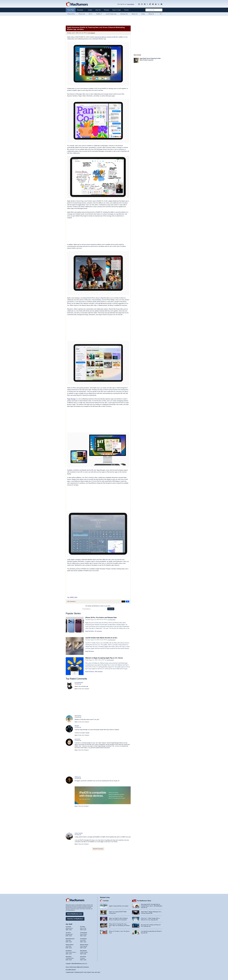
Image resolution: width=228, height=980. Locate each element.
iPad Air (84, 470)
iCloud (85, 298)
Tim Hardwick (91, 33)
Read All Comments (98, 848)
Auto (93, 972)
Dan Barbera (69, 950)
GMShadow (78, 777)
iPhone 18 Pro (71, 14)
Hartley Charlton (69, 944)
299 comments (99, 671)
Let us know (130, 4)
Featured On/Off (69, 972)
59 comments (71, 601)
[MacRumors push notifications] (156, 4)
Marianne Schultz (84, 944)
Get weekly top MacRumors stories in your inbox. (98, 606)
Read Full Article (89, 631)
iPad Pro (76, 470)
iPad (102, 298)
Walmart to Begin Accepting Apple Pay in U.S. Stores (104, 658)
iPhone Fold (82, 14)
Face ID (78, 395)
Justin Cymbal (79, 833)
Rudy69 (77, 725)
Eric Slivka (82, 926)
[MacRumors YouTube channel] (153, 4)
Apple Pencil (81, 204)
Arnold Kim (68, 926)
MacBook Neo (124, 14)
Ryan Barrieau (83, 950)
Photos (99, 299)
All (161, 14)
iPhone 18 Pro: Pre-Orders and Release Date (101, 617)
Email (67, 929)
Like (83, 688)
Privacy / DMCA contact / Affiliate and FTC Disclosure (77, 966)
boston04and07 (79, 682)
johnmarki (77, 739)
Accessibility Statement (71, 969)
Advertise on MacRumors (75, 919)
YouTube (106, 900)
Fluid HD (89, 972)
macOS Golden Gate (111, 14)
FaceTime (124, 151)
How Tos (98, 10)
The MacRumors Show (144, 900)
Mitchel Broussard (70, 938)
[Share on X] (123, 601)
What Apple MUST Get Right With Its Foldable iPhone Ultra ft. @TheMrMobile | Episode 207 (151, 906)
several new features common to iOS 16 (106, 37)
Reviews (106, 10)
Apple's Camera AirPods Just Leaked (118, 906)
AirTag (143, 14)
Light (96, 972)
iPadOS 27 (99, 14)
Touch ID (85, 395)
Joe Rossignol (111, 619)
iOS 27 (90, 14)
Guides (90, 10)
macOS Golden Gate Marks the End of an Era (101, 638)
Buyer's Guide (116, 10)
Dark (99, 972)
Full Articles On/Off (79, 972)
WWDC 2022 (73, 597)
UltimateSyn (78, 715)
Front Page (70, 10)
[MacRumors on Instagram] (142, 4)
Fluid (85, 972)
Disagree (87, 688)
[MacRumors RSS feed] (159, 4)
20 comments (98, 631)
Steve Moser (68, 956)
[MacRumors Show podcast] (139, 4)
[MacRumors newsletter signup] (161, 4)
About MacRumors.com (74, 914)
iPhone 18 (151, 14)
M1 (92, 470)
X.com (70, 929)
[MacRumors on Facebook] (145, 4)
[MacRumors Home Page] (77, 4)
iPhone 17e (134, 14)
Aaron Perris (83, 956)
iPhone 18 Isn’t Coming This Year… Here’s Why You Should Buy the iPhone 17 (119, 925)
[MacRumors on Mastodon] (150, 4)
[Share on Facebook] (127, 601)
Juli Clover (68, 932)
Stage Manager (71, 399)
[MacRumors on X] (147, 4)
